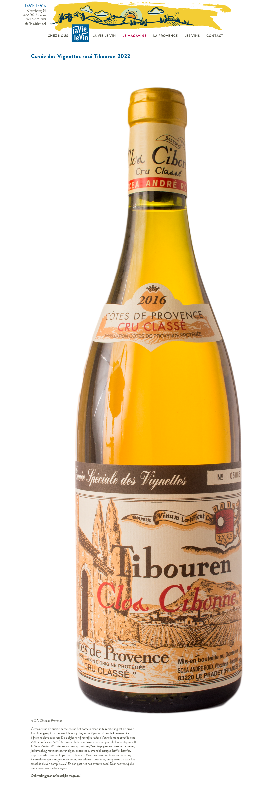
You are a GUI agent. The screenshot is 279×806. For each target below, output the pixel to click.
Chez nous (58, 36)
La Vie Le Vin (104, 36)
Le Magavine (134, 36)
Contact (214, 36)
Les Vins (192, 36)
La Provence (165, 36)
